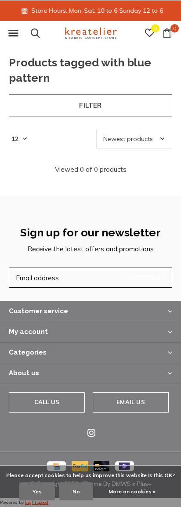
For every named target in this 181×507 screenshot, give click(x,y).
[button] (13, 33)
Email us (130, 402)
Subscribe (146, 277)
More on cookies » (132, 491)
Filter (90, 105)
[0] (167, 33)
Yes (37, 491)
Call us (46, 402)
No (76, 491)
